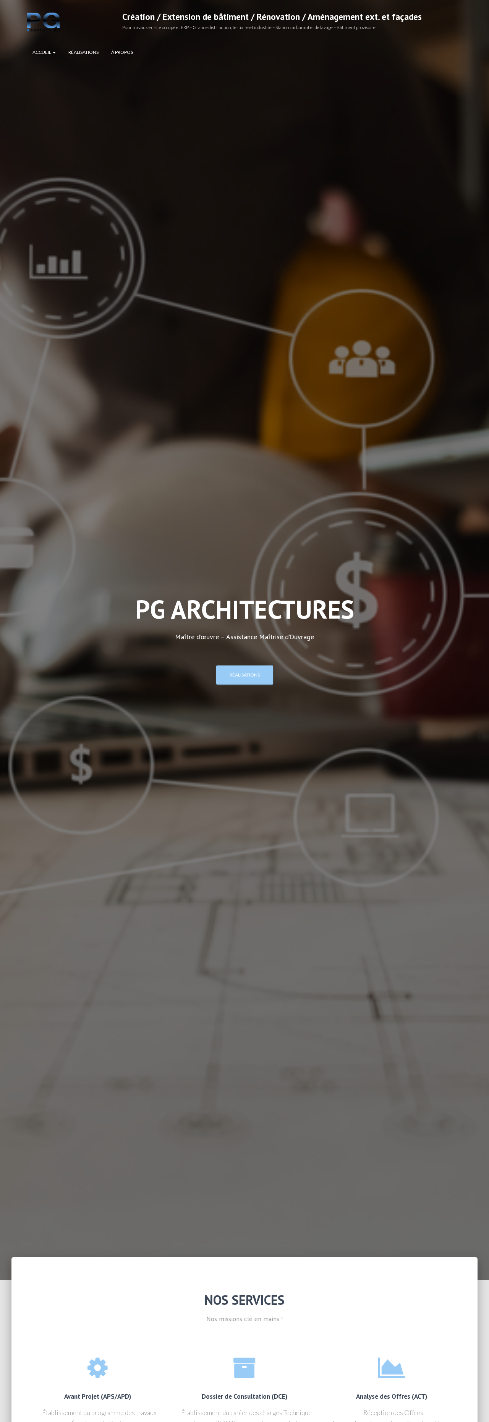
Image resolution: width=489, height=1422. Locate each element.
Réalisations (83, 52)
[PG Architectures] (43, 22)
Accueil (42, 52)
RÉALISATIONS (245, 674)
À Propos (122, 52)
